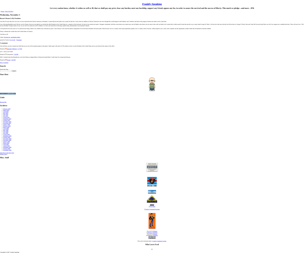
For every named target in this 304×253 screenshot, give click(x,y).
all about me (7, 37)
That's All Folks (9, 11)
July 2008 (5, 133)
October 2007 (6, 120)
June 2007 (5, 114)
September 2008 (7, 136)
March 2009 (6, 143)
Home (2, 11)
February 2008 (7, 126)
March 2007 (6, 110)
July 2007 (5, 116)
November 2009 (7, 150)
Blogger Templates (152, 232)
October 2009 (6, 148)
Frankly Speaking (152, 4)
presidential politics (15, 37)
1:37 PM (20, 49)
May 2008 (5, 130)
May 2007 (5, 113)
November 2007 (7, 121)
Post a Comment (4, 62)
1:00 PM (13, 60)
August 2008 (6, 134)
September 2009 (7, 147)
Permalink (19, 40)
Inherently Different (12, 49)
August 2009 (6, 146)
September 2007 (7, 119)
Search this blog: (4, 69)
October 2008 (6, 137)
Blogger (155, 231)
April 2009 (6, 144)
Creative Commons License (159, 241)
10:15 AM (12, 40)
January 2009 (6, 141)
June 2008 (5, 131)
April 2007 (6, 111)
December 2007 (7, 123)
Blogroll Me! (3, 102)
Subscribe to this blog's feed (7, 153)
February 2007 (7, 109)
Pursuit (8, 60)
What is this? (3, 154)
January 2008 (6, 124)
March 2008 (6, 127)
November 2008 (7, 138)
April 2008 (6, 129)
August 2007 (6, 117)
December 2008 (7, 140)
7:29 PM (16, 54)
